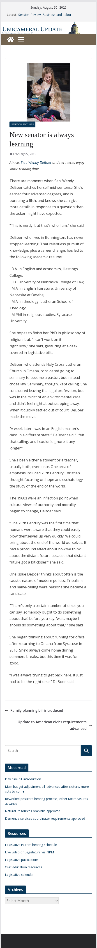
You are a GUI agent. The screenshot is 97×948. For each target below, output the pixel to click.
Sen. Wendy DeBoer (36, 162)
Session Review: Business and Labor (44, 14)
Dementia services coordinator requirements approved (45, 818)
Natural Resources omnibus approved (32, 811)
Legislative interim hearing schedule (31, 845)
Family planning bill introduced (36, 710)
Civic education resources (23, 867)
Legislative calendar (19, 874)
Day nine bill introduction (23, 779)
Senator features (22, 124)
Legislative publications (22, 859)
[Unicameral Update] (48, 24)
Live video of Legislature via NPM (29, 852)
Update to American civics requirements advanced (52, 725)
